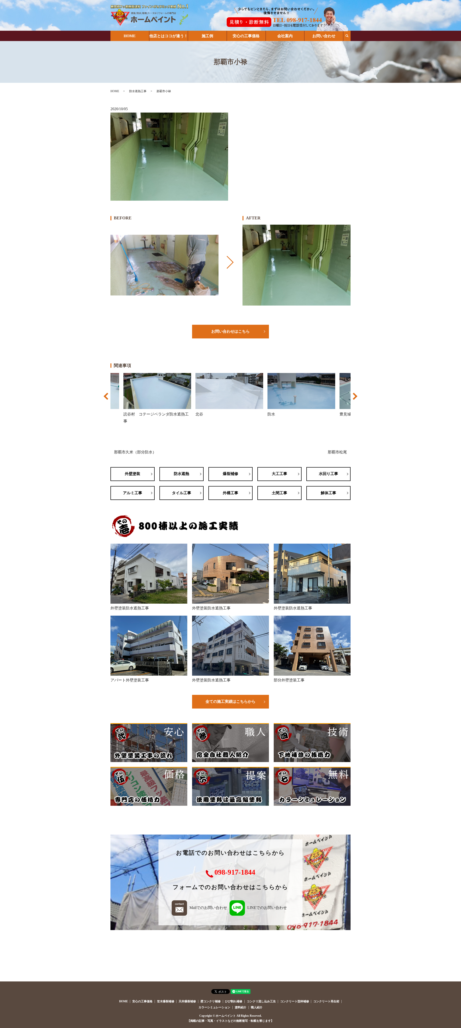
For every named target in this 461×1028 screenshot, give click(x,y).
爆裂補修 (230, 474)
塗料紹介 (240, 1007)
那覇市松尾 (337, 452)
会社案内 (285, 36)
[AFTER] (297, 265)
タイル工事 (181, 493)
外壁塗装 (132, 474)
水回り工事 (328, 474)
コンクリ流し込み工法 (261, 1001)
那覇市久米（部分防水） (135, 452)
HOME (130, 36)
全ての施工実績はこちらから (230, 701)
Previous (106, 399)
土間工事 (279, 493)
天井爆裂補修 (187, 1001)
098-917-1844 (234, 872)
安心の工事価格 (246, 36)
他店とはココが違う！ (168, 36)
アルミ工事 (132, 493)
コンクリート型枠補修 (294, 1001)
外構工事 (230, 493)
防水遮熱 (181, 474)
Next (354, 399)
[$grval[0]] (164, 265)
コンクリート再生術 (326, 1001)
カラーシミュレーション (214, 1007)
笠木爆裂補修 (165, 1001)
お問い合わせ (323, 36)
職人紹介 (256, 1007)
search (347, 35)
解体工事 (328, 493)
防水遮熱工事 (137, 91)
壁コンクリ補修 (210, 1001)
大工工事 (279, 474)
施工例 (207, 36)
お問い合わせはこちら (230, 331)
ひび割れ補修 (233, 1001)
